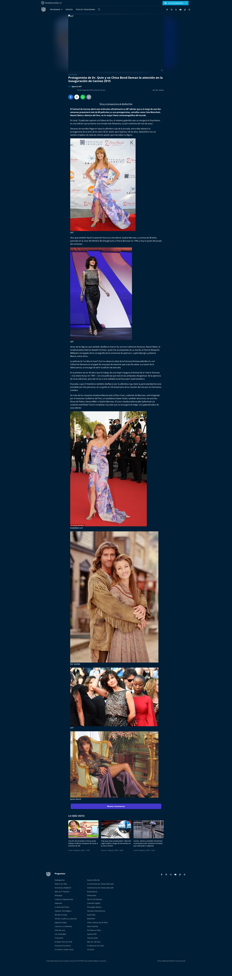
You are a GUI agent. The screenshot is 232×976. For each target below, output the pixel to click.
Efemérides (91, 895)
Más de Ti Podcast (62, 891)
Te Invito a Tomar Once (64, 949)
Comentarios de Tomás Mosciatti (100, 888)
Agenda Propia (61, 922)
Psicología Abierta (94, 907)
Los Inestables (60, 934)
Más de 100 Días (93, 942)
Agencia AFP (77, 86)
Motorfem (91, 918)
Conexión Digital (93, 903)
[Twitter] (176, 9)
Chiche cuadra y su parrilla (66, 918)
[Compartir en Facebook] (70, 97)
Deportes (58, 903)
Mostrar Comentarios (116, 806)
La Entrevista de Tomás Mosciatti (100, 884)
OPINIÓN (69, 9)
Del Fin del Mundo (94, 899)
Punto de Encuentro (63, 946)
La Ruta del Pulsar (62, 907)
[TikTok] (185, 9)
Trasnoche (59, 938)
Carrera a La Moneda (63, 926)
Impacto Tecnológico (63, 911)
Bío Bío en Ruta (61, 915)
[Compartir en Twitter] (76, 97)
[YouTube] (180, 9)
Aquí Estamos (92, 926)
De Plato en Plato (94, 930)
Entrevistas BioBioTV (63, 888)
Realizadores (92, 891)
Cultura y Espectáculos (64, 899)
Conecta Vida (92, 938)
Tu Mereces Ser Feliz (95, 946)
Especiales (91, 915)
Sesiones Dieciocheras (96, 911)
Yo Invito (90, 949)
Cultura (72, 75)
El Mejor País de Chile (63, 942)
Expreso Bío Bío (93, 880)
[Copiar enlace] (88, 97)
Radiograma (60, 880)
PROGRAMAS (55, 9)
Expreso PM (92, 934)
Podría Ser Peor (61, 884)
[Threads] (189, 9)
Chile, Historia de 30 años (97, 922)
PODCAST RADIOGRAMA (85, 9)
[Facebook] (167, 9)
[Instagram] (171, 9)
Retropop (58, 895)
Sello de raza (60, 930)
